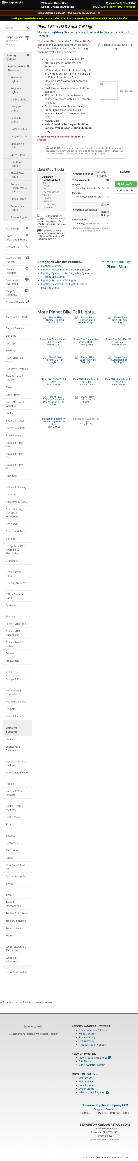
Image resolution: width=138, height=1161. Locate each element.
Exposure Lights (16, 119)
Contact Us (12, 246)
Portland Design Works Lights (19, 188)
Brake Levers (13, 435)
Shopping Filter (15, 36)
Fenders (10, 616)
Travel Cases (13, 928)
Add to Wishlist (125, 190)
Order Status (86, 1088)
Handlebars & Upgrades (14, 692)
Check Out (129, 3)
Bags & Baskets (15, 328)
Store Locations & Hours (16, 237)
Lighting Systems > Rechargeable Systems (66, 269)
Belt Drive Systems (17, 368)
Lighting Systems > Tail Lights (58, 280)
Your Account (87, 1085)
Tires (9, 894)
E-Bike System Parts (14, 596)
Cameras (11, 494)
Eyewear (11, 605)
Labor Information (16, 972)
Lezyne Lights (19, 136)
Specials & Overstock (12, 282)
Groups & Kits (14, 679)
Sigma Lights (18, 198)
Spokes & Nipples (16, 876)
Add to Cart (127, 184)
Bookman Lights (16, 90)
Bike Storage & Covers (14, 378)
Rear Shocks (13, 816)
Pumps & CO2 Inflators (14, 793)
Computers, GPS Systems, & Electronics (15, 550)
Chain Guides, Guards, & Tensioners (14, 513)
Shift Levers (13, 850)
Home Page (12, 228)
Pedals (10, 783)
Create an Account (62, 6)
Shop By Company (11, 293)
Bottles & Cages (15, 420)
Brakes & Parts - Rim (15, 466)
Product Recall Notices (92, 1044)
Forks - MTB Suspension (13, 633)
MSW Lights (18, 154)
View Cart (114, 3)
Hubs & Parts (13, 716)
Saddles (10, 835)
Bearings (11, 350)
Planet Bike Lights (17, 175)
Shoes (9, 857)
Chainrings (12, 523)
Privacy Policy (87, 1037)
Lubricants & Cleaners (13, 748)
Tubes (9, 935)
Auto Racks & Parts (17, 317)
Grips (9, 671)
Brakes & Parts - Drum (15, 455)
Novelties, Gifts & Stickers (16, 763)
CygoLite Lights (16, 108)
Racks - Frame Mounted (14, 807)
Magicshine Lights (17, 145)
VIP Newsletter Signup (92, 1064)
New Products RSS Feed (93, 1057)
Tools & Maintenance (13, 904)
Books (9, 413)
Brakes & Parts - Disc (15, 444)
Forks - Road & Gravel (14, 644)
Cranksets (12, 560)
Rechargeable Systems (99, 32)
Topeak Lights (19, 217)
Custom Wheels (15, 302)
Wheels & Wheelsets (12, 959)
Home (42, 32)
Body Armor (13, 394)
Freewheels (12, 660)
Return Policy (86, 1040)
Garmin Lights (19, 128)
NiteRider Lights (16, 164)
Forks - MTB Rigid (16, 623)
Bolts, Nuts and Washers (15, 404)
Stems (9, 883)
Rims (8, 824)
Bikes (9, 387)
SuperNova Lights (17, 208)
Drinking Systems (16, 582)
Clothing (10, 538)
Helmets (10, 708)
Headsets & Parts (16, 701)
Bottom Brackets (15, 427)
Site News (85, 1061)
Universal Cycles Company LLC (105, 1105)
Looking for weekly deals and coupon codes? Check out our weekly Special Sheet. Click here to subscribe (69, 18)
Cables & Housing (16, 487)
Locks (9, 739)
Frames (10, 653)
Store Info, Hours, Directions (105, 1139)
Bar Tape (11, 343)
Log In (45, 6)
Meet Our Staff (87, 1033)
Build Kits (11, 475)
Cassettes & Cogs (16, 501)
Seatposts (12, 842)
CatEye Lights (19, 99)
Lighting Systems (12, 729)
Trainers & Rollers (16, 920)
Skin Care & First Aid (15, 867)
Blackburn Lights (16, 79)
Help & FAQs (86, 1081)
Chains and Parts (16, 531)
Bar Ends (11, 335)
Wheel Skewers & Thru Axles (16, 948)
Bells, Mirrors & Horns (14, 359)
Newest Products (11, 271)
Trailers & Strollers (16, 913)
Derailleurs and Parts (14, 573)
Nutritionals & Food (17, 772)
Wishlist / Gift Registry (13, 260)
